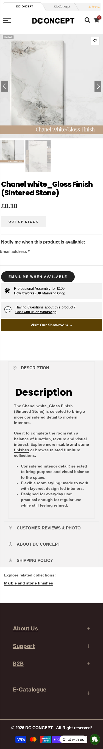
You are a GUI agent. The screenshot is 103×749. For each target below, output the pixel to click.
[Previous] (4, 86)
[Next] (97, 86)
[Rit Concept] (60, 7)
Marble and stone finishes (28, 583)
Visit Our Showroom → (51, 325)
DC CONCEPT (39, 728)
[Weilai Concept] (25, 6)
